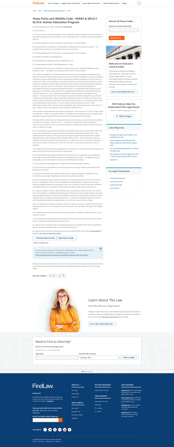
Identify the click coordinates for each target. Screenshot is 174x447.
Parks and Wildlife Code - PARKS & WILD (54, 10)
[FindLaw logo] (39, 3)
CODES (34, 10)
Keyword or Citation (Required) (120, 26)
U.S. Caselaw (98, 408)
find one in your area (109, 317)
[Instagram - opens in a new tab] (60, 429)
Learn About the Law (101, 401)
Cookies (57, 441)
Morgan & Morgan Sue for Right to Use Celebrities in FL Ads (123, 136)
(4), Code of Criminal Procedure (50, 233)
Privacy (41, 441)
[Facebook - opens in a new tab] (45, 429)
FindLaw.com (125, 390)
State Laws (98, 405)
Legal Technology (116, 185)
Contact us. (50, 401)
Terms (34, 441)
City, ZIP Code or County (87, 354)
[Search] (139, 3)
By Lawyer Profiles (77, 415)
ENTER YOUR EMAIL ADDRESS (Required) (45, 416)
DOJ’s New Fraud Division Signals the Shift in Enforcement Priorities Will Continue (124, 155)
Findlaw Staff (67, 27)
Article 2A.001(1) (95, 231)
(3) (36, 233)
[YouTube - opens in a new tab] (50, 429)
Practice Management (117, 178)
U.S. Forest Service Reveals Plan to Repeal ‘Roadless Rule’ (124, 149)
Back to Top (88, 371)
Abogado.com (125, 405)
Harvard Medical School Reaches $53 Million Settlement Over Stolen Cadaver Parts (123, 142)
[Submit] (60, 420)
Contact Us (75, 397)
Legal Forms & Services (102, 390)
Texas (39, 10)
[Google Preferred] (69, 429)
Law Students (114, 188)
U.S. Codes (98, 411)
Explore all (113, 160)
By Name (74, 418)
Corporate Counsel (116, 182)
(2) (33, 233)
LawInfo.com (125, 412)
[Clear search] (119, 357)
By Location (75, 408)
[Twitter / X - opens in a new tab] (55, 429)
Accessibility (75, 394)
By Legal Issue (76, 411)
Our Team (75, 390)
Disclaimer (49, 441)
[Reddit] (64, 429)
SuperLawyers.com (127, 398)
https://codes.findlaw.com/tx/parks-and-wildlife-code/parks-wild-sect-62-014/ (61, 255)
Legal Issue (39, 354)
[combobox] (56, 357)
